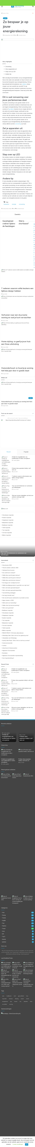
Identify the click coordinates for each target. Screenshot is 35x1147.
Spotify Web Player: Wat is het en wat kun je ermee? (16, 640)
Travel (3, 928)
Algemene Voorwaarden (8, 650)
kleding (17, 998)
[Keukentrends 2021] (28, 776)
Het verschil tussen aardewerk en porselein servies (15, 597)
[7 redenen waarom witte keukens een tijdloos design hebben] (6, 479)
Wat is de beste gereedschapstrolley (11, 590)
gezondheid (21, 996)
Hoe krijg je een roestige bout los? (11, 582)
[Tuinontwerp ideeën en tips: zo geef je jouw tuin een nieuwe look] (17, 973)
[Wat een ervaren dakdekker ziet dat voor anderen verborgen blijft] (6, 499)
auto (3, 996)
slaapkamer (5, 1001)
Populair (26, 452)
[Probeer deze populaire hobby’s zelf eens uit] (6, 470)
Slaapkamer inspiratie (7, 520)
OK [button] (26, 1144)
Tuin (3, 923)
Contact (4, 645)
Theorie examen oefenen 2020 (10, 567)
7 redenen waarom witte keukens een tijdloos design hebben (22, 477)
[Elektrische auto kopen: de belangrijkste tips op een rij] (6, 973)
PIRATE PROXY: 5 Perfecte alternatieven (13, 633)
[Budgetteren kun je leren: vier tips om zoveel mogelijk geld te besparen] (17, 899)
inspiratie (4, 998)
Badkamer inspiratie (7, 525)
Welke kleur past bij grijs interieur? (11, 575)
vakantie (26, 1001)
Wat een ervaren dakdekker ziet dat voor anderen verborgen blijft (22, 496)
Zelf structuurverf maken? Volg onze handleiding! (17, 418)
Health (4, 920)
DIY (3, 934)
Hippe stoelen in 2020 (8, 600)
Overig (4, 915)
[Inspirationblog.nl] (17, 6)
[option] (17, 548)
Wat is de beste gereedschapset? (11, 587)
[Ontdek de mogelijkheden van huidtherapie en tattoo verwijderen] (6, 461)
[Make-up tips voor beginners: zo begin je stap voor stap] (28, 965)
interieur (11, 998)
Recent (9, 452)
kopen (22, 998)
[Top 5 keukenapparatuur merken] (17, 834)
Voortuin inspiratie (7, 532)
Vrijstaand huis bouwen (8, 570)
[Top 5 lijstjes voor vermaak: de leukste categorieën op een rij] (17, 982)
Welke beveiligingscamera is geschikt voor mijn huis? (15, 585)
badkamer (9, 996)
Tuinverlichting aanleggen (9, 592)
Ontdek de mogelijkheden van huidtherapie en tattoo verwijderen (21, 457)
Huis (5, 18)
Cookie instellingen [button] (18, 1144)
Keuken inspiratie (6, 517)
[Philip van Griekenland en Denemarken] (6, 776)
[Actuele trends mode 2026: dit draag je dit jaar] (28, 972)
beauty (4, 939)
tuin (20, 1001)
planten (4, 942)
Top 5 (3, 936)
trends (15, 1001)
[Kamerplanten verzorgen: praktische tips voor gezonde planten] (28, 982)
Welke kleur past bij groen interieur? (11, 577)
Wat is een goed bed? (8, 607)
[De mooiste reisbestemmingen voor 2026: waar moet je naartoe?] (6, 982)
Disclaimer (5, 653)
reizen (27, 998)
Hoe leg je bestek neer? (8, 595)
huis (27, 996)
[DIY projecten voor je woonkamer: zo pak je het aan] (17, 965)
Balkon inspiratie (6, 535)
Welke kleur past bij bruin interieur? (11, 580)
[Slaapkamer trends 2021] (6, 898)
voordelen (4, 1004)
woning (11, 1004)
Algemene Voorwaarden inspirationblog (12, 655)
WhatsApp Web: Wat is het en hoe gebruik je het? (15, 635)
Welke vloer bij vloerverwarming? (10, 605)
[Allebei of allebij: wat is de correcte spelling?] (28, 898)
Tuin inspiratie (6, 530)
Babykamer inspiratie (7, 522)
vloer (31, 1001)
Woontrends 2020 (7, 565)
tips (11, 1001)
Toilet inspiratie (6, 527)
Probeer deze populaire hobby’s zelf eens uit (26, 738)
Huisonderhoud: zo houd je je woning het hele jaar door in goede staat (16, 403)
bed (15, 996)
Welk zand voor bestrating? (9, 602)
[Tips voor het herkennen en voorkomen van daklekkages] (6, 489)
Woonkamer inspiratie (8, 515)
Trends (4, 917)
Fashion (4, 925)
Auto (3, 931)
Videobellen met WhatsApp (9, 638)
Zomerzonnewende (7, 643)
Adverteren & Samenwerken (9, 648)
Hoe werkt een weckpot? (8, 572)
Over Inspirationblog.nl (8, 658)
